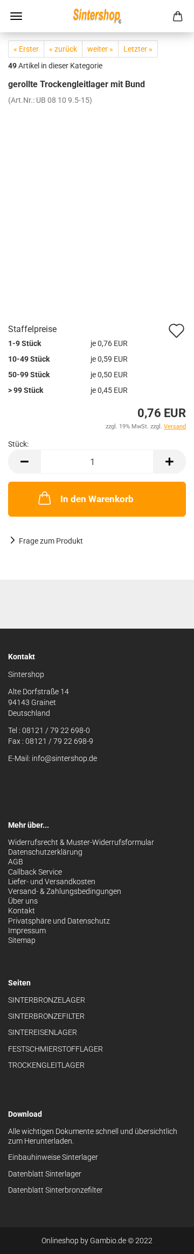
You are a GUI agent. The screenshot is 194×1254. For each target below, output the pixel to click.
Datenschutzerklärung (45, 852)
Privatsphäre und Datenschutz (59, 921)
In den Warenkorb (97, 499)
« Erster (26, 49)
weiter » (100, 49)
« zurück (63, 49)
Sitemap (22, 940)
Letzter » (138, 49)
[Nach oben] (164, 1238)
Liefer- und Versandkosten (51, 881)
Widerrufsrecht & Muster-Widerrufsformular (81, 842)
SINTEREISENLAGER (42, 1032)
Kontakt (21, 910)
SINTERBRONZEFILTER (46, 1016)
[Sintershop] (97, 16)
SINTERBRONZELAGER (46, 1000)
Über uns (23, 901)
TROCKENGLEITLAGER (46, 1065)
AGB (15, 861)
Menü (16, 16)
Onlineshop (60, 1240)
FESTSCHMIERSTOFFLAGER (55, 1049)
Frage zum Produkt (51, 541)
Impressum (27, 930)
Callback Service (35, 872)
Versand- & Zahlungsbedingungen (64, 891)
